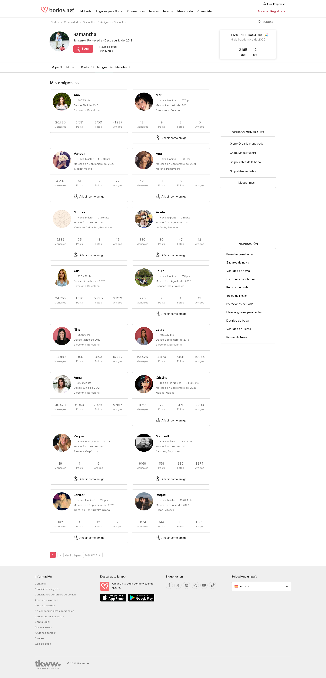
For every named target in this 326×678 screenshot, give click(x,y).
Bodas (55, 22)
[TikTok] (212, 585)
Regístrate (277, 11)
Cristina (162, 377)
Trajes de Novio (236, 296)
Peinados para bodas (240, 254)
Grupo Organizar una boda (247, 144)
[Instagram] (195, 585)
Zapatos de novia (237, 262)
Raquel (79, 436)
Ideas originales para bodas (244, 312)
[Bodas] (58, 11)
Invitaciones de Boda (239, 304)
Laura (160, 271)
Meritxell (162, 436)
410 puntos (106, 50)
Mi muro (71, 67)
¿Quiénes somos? (45, 632)
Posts (85, 67)
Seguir (86, 49)
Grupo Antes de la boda (245, 162)
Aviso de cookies (45, 605)
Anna (78, 377)
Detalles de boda (237, 321)
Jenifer (79, 495)
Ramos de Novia (237, 337)
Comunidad (205, 11)
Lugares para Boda (109, 11)
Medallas (121, 67)
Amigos (102, 67)
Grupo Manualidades (243, 171)
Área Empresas (275, 4)
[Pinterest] (186, 585)
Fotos (98, 124)
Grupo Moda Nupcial (243, 153)
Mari (159, 95)
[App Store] (113, 600)
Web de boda (43, 643)
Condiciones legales (47, 589)
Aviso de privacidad (46, 600)
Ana (77, 95)
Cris (77, 271)
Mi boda (85, 11)
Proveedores (136, 11)
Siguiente (91, 555)
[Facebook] (169, 585)
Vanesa (79, 154)
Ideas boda (185, 11)
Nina (77, 329)
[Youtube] (204, 585)
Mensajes (60, 124)
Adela (160, 212)
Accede (263, 11)
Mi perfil (57, 67)
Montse (79, 212)
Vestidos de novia (238, 271)
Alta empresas (43, 627)
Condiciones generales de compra (56, 594)
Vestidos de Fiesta (238, 329)
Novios (168, 11)
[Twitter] (177, 585)
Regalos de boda (237, 287)
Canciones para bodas (240, 279)
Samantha (89, 22)
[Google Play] (141, 600)
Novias (154, 11)
